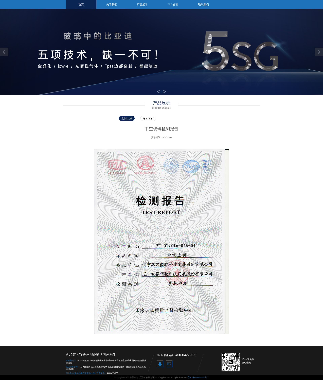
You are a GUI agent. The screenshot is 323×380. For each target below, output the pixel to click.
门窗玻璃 (127, 360)
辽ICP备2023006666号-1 (198, 377)
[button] (24, 52)
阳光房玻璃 (137, 360)
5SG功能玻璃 (83, 360)
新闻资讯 (96, 354)
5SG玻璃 (93, 360)
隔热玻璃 (101, 360)
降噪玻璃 (119, 360)
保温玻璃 (110, 360)
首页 (81, 4)
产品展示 (142, 4)
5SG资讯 (173, 4)
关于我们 (111, 4)
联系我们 (203, 4)
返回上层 (126, 118)
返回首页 (148, 118)
